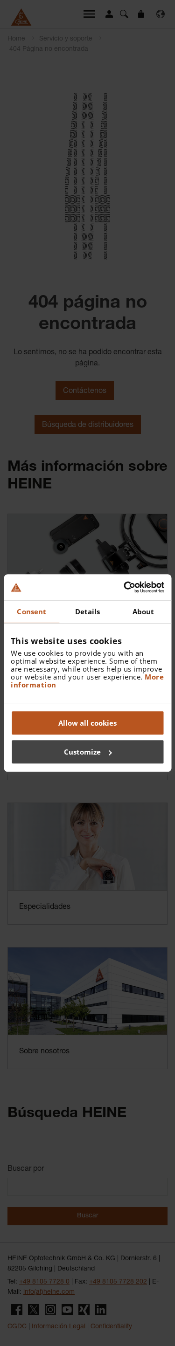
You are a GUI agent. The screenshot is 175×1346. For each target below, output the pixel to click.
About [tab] (143, 611)
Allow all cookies (87, 723)
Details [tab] (87, 611)
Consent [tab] (31, 611)
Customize (82, 751)
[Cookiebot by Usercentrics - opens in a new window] (124, 587)
